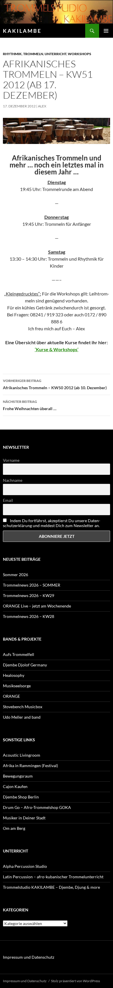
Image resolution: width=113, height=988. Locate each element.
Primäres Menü (106, 31)
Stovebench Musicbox (22, 706)
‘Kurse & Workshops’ (57, 349)
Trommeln (33, 54)
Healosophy (13, 675)
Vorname (11, 460)
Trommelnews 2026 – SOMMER (31, 585)
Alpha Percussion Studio (25, 866)
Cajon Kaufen (15, 786)
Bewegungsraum (18, 776)
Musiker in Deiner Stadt (24, 817)
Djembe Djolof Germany (25, 664)
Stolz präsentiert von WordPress (75, 981)
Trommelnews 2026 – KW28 (28, 616)
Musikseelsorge (17, 685)
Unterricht (55, 54)
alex (42, 106)
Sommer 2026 (15, 574)
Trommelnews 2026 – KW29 (28, 595)
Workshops (79, 54)
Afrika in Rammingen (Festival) (30, 765)
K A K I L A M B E (22, 31)
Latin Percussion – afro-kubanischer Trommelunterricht (53, 876)
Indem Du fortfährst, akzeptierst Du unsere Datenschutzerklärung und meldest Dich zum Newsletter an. (51, 523)
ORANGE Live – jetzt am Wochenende (37, 605)
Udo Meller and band (22, 717)
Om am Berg (14, 828)
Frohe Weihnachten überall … (30, 405)
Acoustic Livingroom (21, 755)
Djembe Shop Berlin (21, 796)
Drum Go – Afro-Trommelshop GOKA (37, 807)
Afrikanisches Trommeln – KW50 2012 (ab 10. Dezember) (55, 384)
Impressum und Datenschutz (28, 957)
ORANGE (11, 696)
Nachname (12, 480)
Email (8, 500)
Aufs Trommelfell (18, 654)
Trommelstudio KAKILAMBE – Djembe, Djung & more (51, 887)
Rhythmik (12, 54)
